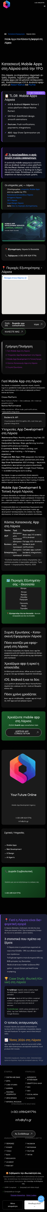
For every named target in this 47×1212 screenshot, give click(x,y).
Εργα (8, 1081)
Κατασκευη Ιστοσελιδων (32, 1078)
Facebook (31, 1144)
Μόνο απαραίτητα (12, 1204)
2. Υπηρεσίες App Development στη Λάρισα (23, 355)
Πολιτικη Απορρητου (11, 1093)
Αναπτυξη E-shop (34, 1083)
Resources (11, 1158)
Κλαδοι (9, 1147)
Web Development (14, 849)
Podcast (9, 1166)
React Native (18, 84)
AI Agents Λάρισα (14, 197)
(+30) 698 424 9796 (23, 818)
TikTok (29, 1155)
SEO (28, 1087)
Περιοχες (10, 1144)
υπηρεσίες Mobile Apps (30, 189)
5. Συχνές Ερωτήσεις (14, 367)
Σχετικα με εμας (13, 1077)
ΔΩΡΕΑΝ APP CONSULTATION (22, 732)
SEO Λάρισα (12, 200)
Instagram (31, 1147)
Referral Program (13, 1102)
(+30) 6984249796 (39, 3)
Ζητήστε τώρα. (22, 324)
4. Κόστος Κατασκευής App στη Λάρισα (21, 363)
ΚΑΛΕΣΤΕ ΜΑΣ (12, 331)
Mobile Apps (12, 845)
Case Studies (11, 1085)
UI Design (10, 853)
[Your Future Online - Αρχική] (7, 4)
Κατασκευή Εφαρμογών (16, 34)
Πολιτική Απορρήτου (18, 1195)
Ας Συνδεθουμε (22, 1134)
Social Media (32, 1094)
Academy (10, 1162)
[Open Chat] (41, 1199)
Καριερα (9, 1088)
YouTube (30, 1151)
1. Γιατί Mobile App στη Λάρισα (18, 351)
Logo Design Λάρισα (15, 203)
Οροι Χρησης (11, 1098)
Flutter (32, 84)
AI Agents (11, 857)
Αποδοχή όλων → (34, 1204)
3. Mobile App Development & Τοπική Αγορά (23, 359)
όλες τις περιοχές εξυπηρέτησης (24, 206)
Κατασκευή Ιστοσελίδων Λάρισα (20, 195)
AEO (28, 1091)
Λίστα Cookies (31, 1195)
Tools (8, 1151)
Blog (8, 1155)
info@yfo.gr (23, 821)
